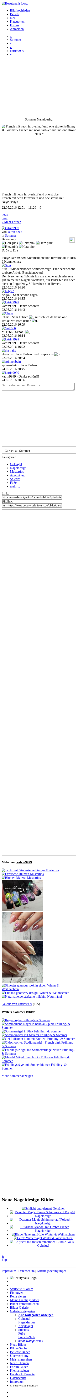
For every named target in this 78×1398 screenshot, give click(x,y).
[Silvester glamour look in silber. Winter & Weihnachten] (39, 989)
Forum (14, 25)
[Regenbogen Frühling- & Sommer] (26, 1020)
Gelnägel (16, 464)
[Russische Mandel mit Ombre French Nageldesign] (43, 1230)
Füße (13, 482)
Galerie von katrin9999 (17, 1004)
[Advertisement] (39, 682)
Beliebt (14, 14)
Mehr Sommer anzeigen (17, 1076)
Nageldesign (18, 468)
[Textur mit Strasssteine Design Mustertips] (30, 870)
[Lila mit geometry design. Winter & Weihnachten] (35, 993)
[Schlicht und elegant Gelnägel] (43, 1208)
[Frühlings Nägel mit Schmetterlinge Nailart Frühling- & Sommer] (39, 1053)
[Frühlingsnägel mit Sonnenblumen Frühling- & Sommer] (39, 1068)
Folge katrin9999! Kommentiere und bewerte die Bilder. (39, 257)
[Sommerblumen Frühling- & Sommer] (22, 910)
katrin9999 (17, 51)
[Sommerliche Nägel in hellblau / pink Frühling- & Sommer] (39, 1027)
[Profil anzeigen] (10, 228)
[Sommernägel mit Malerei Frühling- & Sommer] (34, 1035)
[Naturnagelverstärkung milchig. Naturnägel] (32, 996)
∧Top (4, 1257)
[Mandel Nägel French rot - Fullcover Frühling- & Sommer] (39, 1061)
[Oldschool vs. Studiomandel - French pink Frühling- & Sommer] (39, 1046)
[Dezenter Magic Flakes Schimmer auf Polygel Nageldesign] (43, 1216)
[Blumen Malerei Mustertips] (21, 877)
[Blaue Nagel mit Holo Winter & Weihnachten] (43, 1234)
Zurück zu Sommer (17, 450)
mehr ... (15, 486)
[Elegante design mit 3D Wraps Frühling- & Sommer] (22, 938)
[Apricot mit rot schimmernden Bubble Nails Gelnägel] (43, 1245)
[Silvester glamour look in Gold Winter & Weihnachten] (22, 981)
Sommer (15, 39)
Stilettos (15, 479)
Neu (13, 18)
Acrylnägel (17, 475)
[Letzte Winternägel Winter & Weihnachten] (43, 1238)
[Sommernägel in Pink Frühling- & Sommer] (32, 1031)
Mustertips (17, 471)
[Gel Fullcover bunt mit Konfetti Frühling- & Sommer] (38, 1038)
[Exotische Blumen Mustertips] (23, 874)
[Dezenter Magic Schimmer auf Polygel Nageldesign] (43, 1223)
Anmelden (17, 29)
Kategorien (17, 21)
